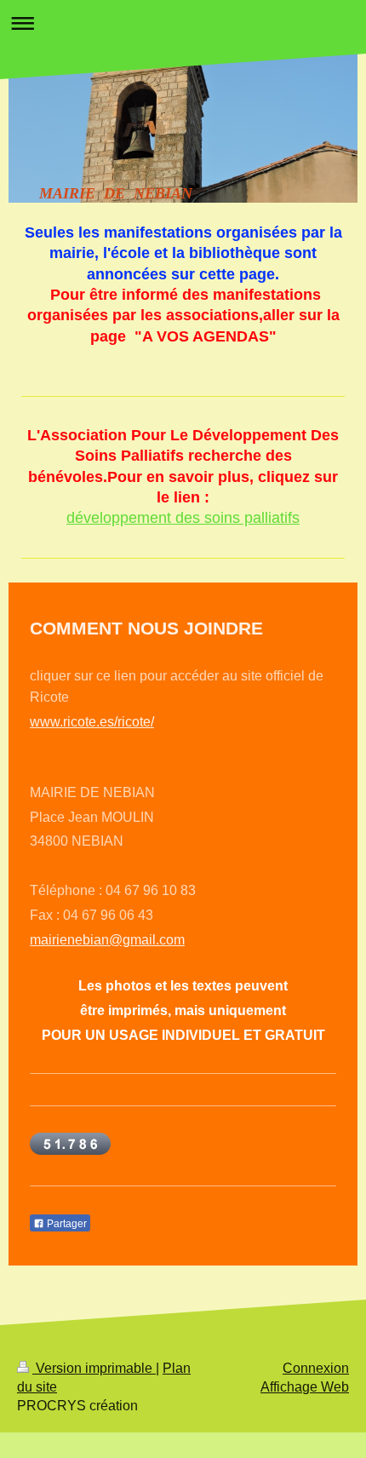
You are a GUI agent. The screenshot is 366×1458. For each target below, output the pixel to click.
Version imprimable (94, 1368)
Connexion (316, 1368)
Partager (65, 1224)
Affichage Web (304, 1387)
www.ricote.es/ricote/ (92, 722)
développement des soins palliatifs (183, 517)
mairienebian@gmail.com (107, 940)
